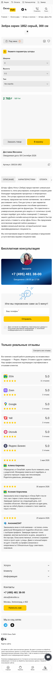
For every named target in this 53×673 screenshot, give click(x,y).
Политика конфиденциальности (11, 659)
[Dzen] (12, 625)
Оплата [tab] (43, 179)
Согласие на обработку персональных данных (24, 661)
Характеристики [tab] (26, 179)
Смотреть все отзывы (42, 350)
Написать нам (15, 608)
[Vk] (26, 625)
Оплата (17, 2)
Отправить (26, 319)
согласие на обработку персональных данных (29, 327)
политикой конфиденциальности (41, 651)
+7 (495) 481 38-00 (27, 274)
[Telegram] (5, 625)
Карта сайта (6, 644)
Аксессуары (14, 17)
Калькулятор (30, 2)
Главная (4, 17)
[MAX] (19, 625)
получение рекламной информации (21, 328)
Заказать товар (14, 142)
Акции (6, 2)
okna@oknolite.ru (11, 597)
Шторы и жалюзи (29, 17)
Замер (43, 2)
